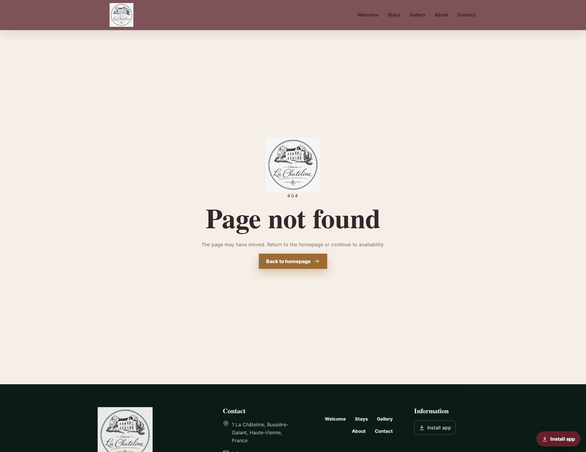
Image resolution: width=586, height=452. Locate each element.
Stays (394, 15)
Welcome (367, 15)
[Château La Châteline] (124, 15)
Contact (467, 15)
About (441, 15)
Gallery (417, 15)
